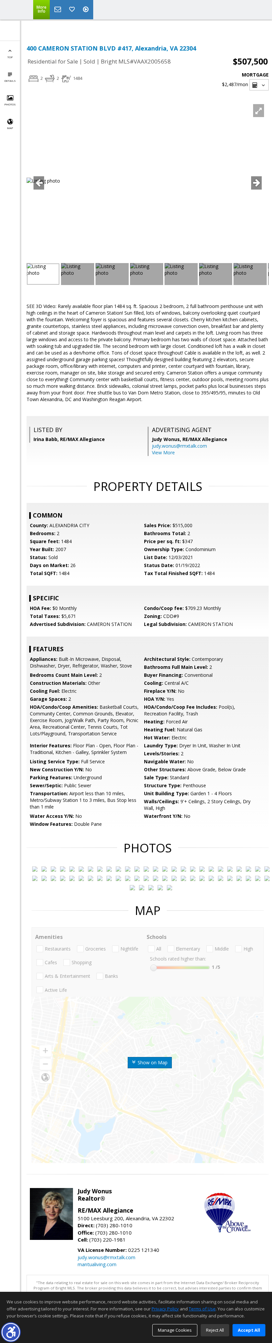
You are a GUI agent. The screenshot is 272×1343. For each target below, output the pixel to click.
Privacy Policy (165, 1309)
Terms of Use (202, 1309)
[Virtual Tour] (86, 9)
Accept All (249, 1330)
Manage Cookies (175, 1330)
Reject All (215, 1330)
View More (163, 452)
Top (10, 57)
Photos (10, 104)
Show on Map (152, 1062)
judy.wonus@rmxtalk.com (179, 446)
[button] (11, 1332)
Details (10, 80)
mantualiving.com (97, 1264)
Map (10, 128)
